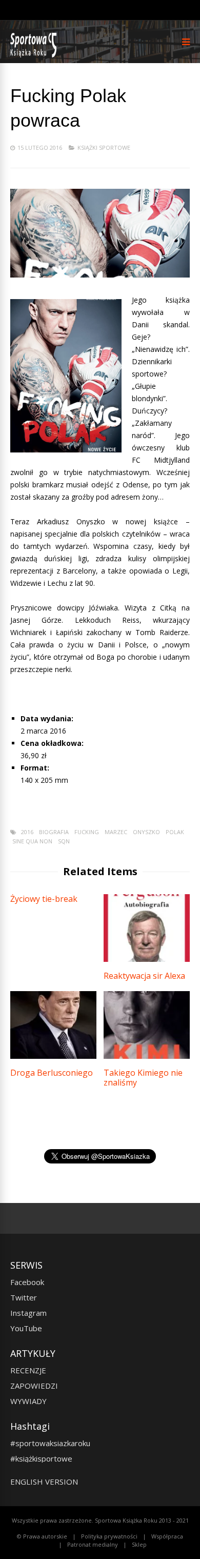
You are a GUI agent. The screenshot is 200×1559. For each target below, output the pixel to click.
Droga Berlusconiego (51, 1072)
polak (175, 832)
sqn (64, 841)
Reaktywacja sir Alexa (144, 975)
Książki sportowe (103, 147)
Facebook (27, 1282)
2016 (27, 832)
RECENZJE (28, 1370)
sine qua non (32, 841)
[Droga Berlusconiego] (53, 1056)
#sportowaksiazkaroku (50, 1443)
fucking (86, 832)
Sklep (139, 1544)
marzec (116, 832)
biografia (54, 832)
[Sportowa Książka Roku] (35, 55)
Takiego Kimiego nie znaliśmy (143, 1077)
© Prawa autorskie (42, 1536)
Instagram (28, 1313)
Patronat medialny (92, 1544)
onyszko (146, 832)
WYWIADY (28, 1401)
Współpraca (167, 1536)
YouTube (26, 1328)
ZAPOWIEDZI (34, 1385)
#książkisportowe (41, 1458)
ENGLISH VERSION (44, 1481)
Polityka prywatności (109, 1536)
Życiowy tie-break (43, 898)
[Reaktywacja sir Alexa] (147, 959)
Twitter (23, 1297)
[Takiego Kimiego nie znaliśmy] (147, 1056)
